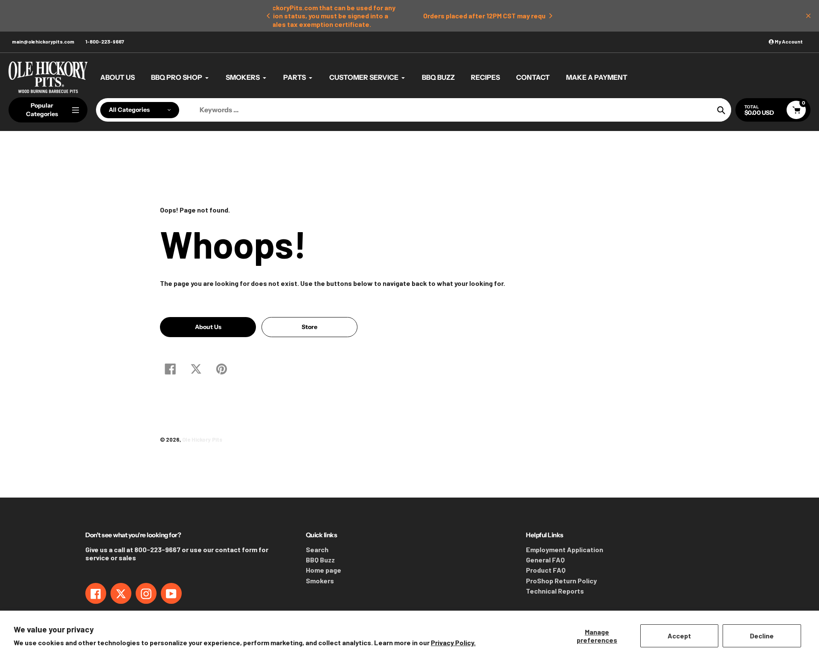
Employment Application (564, 549)
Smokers (320, 581)
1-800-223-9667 (104, 41)
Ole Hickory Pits (202, 439)
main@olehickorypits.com (43, 41)
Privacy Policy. (453, 642)
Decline (762, 636)
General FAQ (545, 560)
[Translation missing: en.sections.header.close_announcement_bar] (808, 16)
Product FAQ (546, 570)
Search (317, 549)
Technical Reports (555, 591)
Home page (323, 570)
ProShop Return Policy (561, 581)
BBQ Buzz (320, 560)
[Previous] (268, 16)
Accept (679, 636)
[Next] (550, 16)
